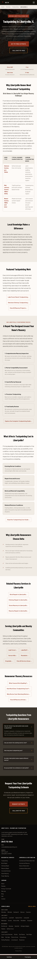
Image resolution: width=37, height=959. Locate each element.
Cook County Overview (6, 934)
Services (8, 7)
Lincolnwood (14, 940)
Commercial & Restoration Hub (27, 860)
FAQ (2, 896)
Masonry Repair (5, 868)
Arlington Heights (25, 926)
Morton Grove (14, 937)
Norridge (7, 937)
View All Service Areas (24, 661)
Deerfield (17, 926)
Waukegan (3, 920)
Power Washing (5, 876)
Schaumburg (23, 937)
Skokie (15, 934)
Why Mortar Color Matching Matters (18, 694)
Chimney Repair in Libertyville (18, 600)
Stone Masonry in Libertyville (18, 605)
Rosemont (21, 940)
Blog (2, 894)
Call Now (9, 957)
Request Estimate (18, 804)
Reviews (3, 886)
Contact (3, 899)
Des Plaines (22, 934)
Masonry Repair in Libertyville (18, 611)
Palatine (3, 929)
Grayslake (9, 661)
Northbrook (4, 926)
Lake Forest (12, 650)
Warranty (3, 891)
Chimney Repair (5, 865)
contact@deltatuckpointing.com (9, 847)
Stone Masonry (5, 873)
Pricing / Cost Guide (6, 888)
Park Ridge (29, 934)
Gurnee (10, 920)
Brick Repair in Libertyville (18, 594)
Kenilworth (16, 912)
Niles (2, 937)
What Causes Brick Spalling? (18, 683)
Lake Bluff (25, 650)
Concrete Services (5, 871)
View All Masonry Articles (18, 699)
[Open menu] (34, 2)
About (2, 883)
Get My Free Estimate (18, 44)
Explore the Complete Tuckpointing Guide (18, 421)
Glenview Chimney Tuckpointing (18, 302)
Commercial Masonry (24, 863)
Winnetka (3, 912)
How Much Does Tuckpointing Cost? (18, 688)
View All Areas (32, 906)
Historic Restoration (24, 865)
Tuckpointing (15, 7)
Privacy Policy (18, 950)
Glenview (11, 926)
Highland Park (18, 917)
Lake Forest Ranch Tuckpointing (18, 297)
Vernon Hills (12, 655)
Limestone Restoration (25, 868)
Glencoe (22, 912)
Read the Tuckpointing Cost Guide (18, 519)
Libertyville (26, 917)
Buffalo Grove (10, 929)
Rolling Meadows (5, 940)
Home (2, 7)
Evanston (28, 912)
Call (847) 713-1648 (18, 50)
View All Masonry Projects (18, 308)
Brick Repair (4, 863)
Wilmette (10, 912)
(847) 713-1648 (7, 841)
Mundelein (25, 655)
